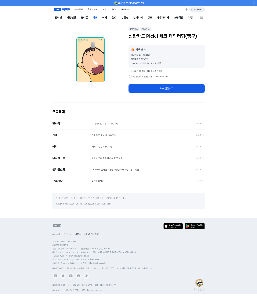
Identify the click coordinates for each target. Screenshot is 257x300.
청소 (114, 17)
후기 (104, 9)
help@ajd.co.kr (97, 259)
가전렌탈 (71, 17)
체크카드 (146, 29)
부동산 (124, 17)
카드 (95, 17)
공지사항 (67, 234)
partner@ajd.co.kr (71, 263)
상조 (150, 17)
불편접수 (125, 9)
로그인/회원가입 (197, 9)
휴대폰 (84, 17)
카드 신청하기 (167, 88)
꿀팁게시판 (92, 9)
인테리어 (138, 17)
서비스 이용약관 (74, 285)
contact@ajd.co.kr (71, 259)
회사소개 (56, 234)
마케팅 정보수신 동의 (90, 285)
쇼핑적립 (178, 17)
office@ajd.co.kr (98, 263)
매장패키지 (163, 17)
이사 (104, 17)
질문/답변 (78, 9)
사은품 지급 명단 (91, 234)
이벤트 (114, 9)
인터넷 (58, 17)
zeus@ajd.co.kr (81, 256)
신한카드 (134, 29)
